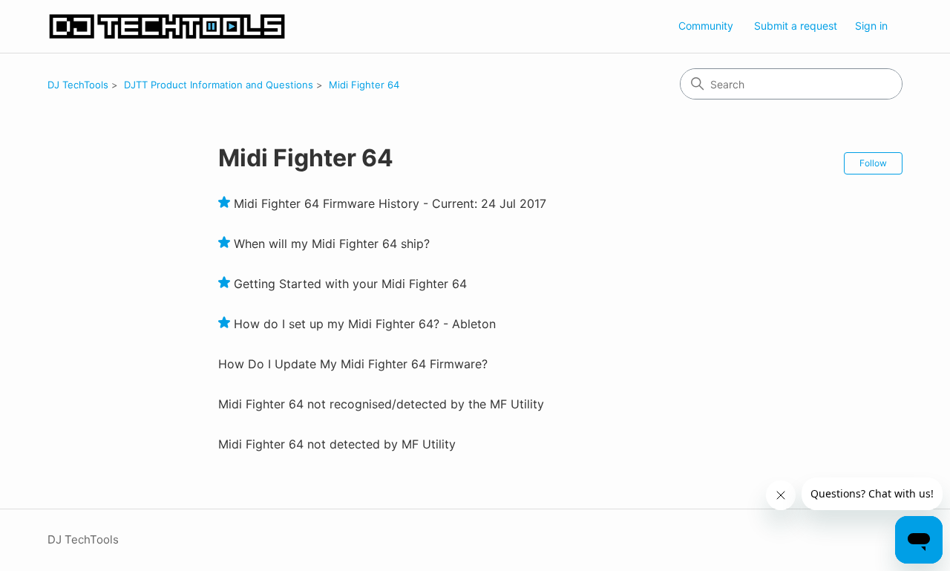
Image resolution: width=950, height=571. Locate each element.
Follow (873, 163)
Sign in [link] (871, 25)
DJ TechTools (78, 85)
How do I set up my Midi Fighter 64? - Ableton (365, 323)
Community (705, 25)
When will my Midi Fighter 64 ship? (332, 243)
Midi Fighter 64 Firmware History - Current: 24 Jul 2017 (390, 203)
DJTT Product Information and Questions (218, 85)
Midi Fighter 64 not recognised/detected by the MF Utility (381, 404)
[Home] (167, 26)
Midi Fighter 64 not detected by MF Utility (337, 444)
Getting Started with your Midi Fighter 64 (350, 283)
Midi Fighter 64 (364, 85)
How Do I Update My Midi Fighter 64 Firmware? (353, 363)
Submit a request (795, 25)
